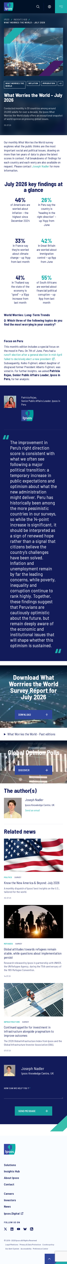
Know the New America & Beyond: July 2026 (31, 883)
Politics (8, 877)
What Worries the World (14, 84)
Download (24, 714)
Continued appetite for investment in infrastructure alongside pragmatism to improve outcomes (29, 1031)
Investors (10, 1200)
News (7, 1206)
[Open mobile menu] (61, 6)
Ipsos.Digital (12, 1213)
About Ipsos (11, 1178)
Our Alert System (12, 1248)
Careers (9, 1193)
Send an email (32, 810)
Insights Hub (20, 19)
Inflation (33, 83)
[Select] (49, 6)
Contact (9, 1184)
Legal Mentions (11, 1244)
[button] (38, 6)
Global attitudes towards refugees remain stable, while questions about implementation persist (33, 953)
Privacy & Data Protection (30, 1244)
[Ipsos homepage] (9, 6)
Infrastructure (12, 1022)
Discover (23, 770)
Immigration (49, 83)
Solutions (10, 1165)
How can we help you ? (17, 1088)
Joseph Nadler (41, 166)
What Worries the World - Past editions (31, 734)
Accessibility (26, 1248)
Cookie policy (48, 1244)
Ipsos (7, 19)
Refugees (8, 943)
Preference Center (40, 1248)
